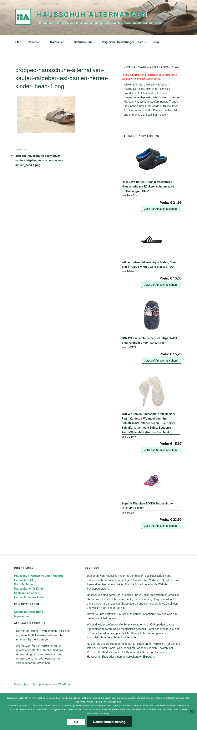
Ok (76, 722)
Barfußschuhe (83, 42)
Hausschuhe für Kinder (29, 588)
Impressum (21, 616)
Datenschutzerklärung (28, 612)
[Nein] (192, 711)
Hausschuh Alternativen (92, 14)
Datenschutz (21, 684)
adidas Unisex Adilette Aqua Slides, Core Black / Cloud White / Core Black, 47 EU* (149, 264)
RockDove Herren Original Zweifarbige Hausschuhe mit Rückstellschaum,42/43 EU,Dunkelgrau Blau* (148, 186)
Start (18, 42)
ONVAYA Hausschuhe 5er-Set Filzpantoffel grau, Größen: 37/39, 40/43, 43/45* (149, 340)
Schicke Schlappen (26, 593)
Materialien (57, 42)
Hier (61, 635)
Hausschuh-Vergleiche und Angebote (38, 575)
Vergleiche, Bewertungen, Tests (122, 42)
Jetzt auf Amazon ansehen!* (161, 209)
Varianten (34, 42)
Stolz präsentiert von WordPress (52, 684)
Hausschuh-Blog (25, 580)
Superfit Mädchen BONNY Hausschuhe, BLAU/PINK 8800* (148, 505)
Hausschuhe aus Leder (29, 597)
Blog (156, 42)
